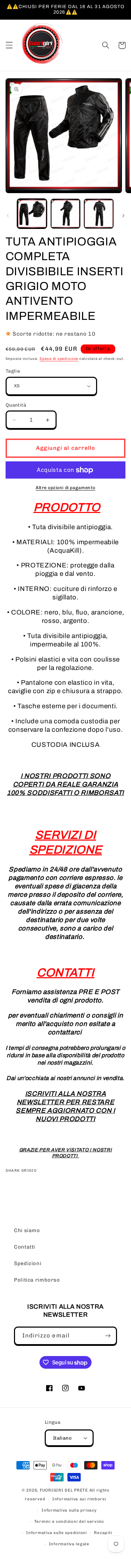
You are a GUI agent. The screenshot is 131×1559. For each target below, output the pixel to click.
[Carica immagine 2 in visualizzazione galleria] (65, 214)
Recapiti (103, 1532)
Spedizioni (27, 1263)
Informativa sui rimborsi (79, 1498)
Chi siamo (27, 1230)
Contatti (24, 1247)
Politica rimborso (37, 1280)
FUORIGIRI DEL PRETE (64, 1490)
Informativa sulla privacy (69, 1510)
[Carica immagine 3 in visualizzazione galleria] (99, 214)
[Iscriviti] (108, 1336)
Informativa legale (69, 1543)
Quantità (16, 405)
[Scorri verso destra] (123, 215)
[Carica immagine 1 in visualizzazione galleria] (32, 214)
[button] (9, 45)
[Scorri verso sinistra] (7, 215)
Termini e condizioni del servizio (69, 1521)
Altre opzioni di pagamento (65, 487)
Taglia (13, 371)
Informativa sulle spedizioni (56, 1532)
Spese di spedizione (58, 358)
